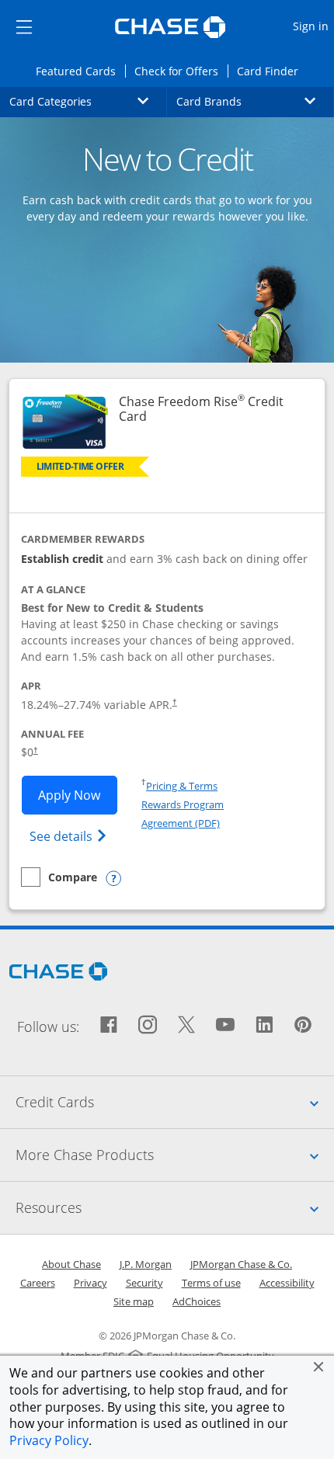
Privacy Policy (49, 1440)
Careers (37, 1283)
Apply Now (77, 795)
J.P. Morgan (146, 1264)
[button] (318, 1366)
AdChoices (196, 1301)
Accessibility (287, 1283)
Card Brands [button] (255, 101)
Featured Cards (80, 70)
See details (70, 836)
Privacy (90, 1283)
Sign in (312, 25)
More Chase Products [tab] (175, 1154)
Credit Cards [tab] (175, 1101)
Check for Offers (181, 70)
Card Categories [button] (88, 101)
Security (144, 1283)
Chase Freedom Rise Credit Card (201, 409)
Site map (133, 1301)
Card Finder (272, 70)
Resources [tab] (175, 1207)
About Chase (71, 1264)
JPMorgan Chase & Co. (241, 1264)
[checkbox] (59, 877)
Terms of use (211, 1283)
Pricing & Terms (181, 786)
